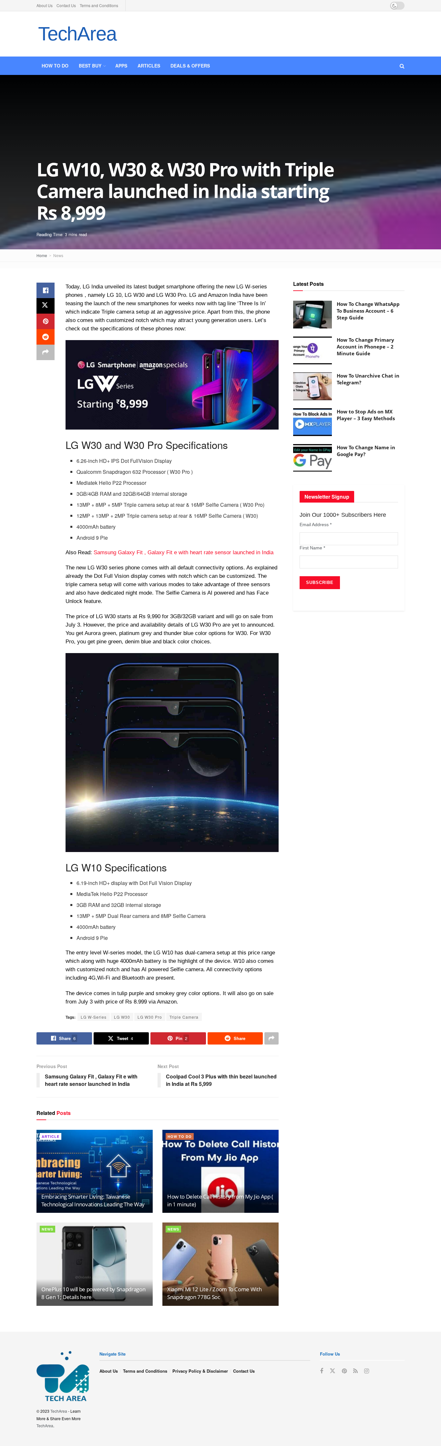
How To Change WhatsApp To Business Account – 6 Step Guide (368, 311)
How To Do (180, 1136)
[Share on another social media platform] (45, 352)
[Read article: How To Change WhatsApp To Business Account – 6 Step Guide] (312, 314)
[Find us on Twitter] (332, 1371)
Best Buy (90, 65)
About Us (44, 5)
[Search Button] (402, 66)
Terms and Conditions (99, 5)
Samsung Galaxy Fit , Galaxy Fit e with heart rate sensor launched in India (183, 552)
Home (41, 255)
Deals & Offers (190, 65)
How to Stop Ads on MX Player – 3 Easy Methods (366, 414)
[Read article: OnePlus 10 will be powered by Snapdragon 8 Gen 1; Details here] (94, 1264)
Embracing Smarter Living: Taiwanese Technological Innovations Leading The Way (93, 1200)
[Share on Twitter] (45, 306)
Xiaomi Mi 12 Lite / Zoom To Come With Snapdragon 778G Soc (214, 1293)
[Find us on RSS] (355, 1371)
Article (50, 1136)
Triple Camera (184, 1017)
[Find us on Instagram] (366, 1371)
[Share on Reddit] (45, 337)
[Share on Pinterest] (45, 321)
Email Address (316, 524)
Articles (149, 65)
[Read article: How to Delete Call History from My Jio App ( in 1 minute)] (220, 1171)
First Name (312, 547)
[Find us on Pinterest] (344, 1371)
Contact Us (66, 5)
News (58, 255)
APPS (121, 65)
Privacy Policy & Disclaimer (200, 1371)
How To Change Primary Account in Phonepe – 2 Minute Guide (365, 347)
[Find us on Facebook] (321, 1371)
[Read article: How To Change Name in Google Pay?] (312, 458)
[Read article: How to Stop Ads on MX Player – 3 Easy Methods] (312, 422)
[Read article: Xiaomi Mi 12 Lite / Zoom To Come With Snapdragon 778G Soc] (220, 1264)
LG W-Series (94, 1017)
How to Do (55, 65)
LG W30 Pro (150, 1017)
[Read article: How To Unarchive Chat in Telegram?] (312, 386)
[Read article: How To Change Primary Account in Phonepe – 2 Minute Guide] (312, 350)
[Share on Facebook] (45, 290)
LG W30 (122, 1017)
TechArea (77, 34)
